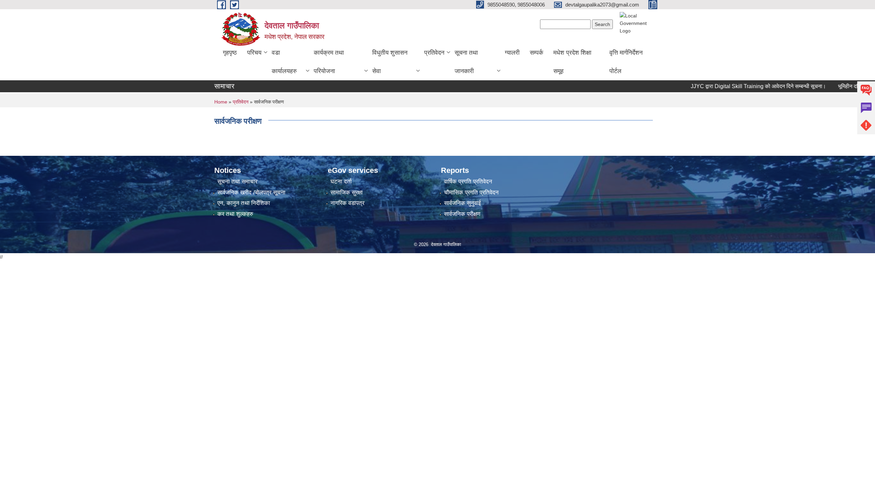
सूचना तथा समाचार (237, 181)
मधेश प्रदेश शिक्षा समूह (572, 61)
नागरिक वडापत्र (347, 203)
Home (220, 102)
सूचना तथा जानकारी (466, 61)
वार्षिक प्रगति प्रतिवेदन (468, 181)
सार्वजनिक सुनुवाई (462, 203)
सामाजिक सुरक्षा (347, 192)
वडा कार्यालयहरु (284, 61)
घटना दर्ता (341, 181)
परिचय (254, 52)
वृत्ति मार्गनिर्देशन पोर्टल (626, 61)
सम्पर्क (536, 52)
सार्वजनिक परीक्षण (462, 214)
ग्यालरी (512, 52)
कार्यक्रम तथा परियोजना (329, 61)
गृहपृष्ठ (230, 52)
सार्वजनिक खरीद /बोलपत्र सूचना (251, 192)
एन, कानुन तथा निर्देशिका (243, 203)
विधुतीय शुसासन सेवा (389, 61)
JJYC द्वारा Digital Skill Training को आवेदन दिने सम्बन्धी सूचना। (745, 86)
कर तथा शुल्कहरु (235, 214)
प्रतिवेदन (434, 52)
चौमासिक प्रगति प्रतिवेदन (471, 192)
